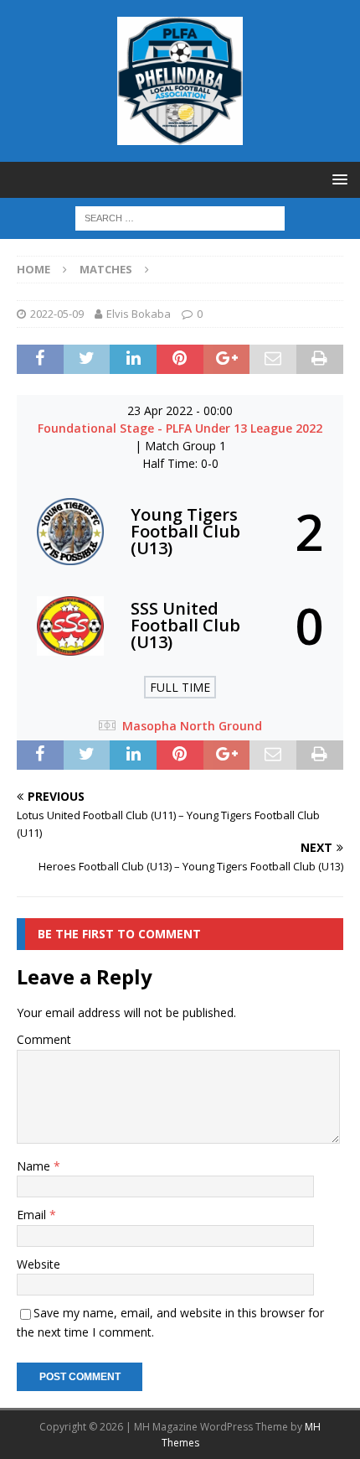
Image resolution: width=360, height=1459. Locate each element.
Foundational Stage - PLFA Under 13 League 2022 (180, 428)
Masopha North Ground (192, 726)
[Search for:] (180, 217)
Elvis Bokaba (138, 313)
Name (35, 1166)
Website (38, 1264)
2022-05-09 (57, 313)
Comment (44, 1039)
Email (33, 1215)
